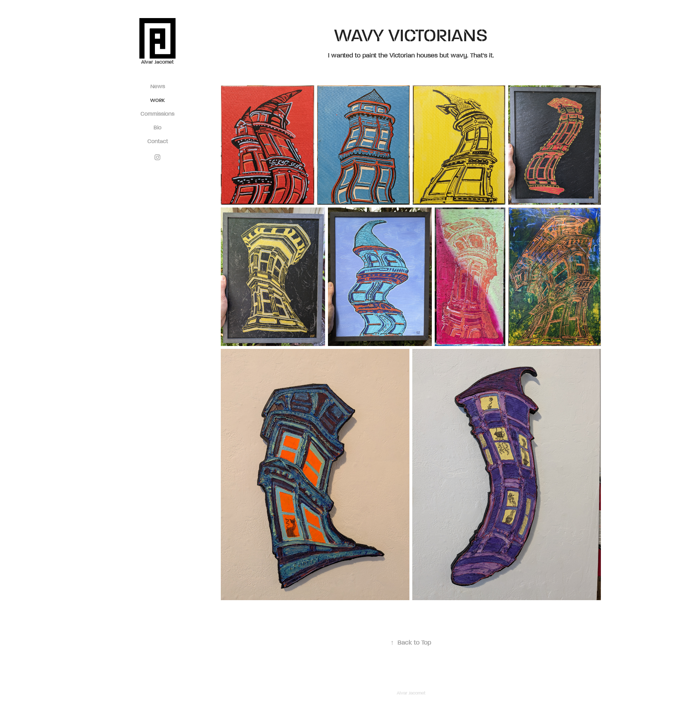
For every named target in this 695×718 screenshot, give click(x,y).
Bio (157, 127)
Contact (157, 141)
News (157, 86)
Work (157, 100)
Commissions (157, 113)
